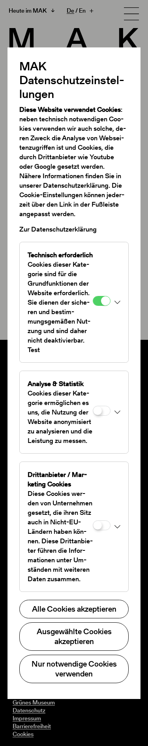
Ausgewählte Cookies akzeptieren (74, 636)
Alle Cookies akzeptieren (74, 608)
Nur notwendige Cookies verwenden (74, 668)
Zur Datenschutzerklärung (58, 229)
